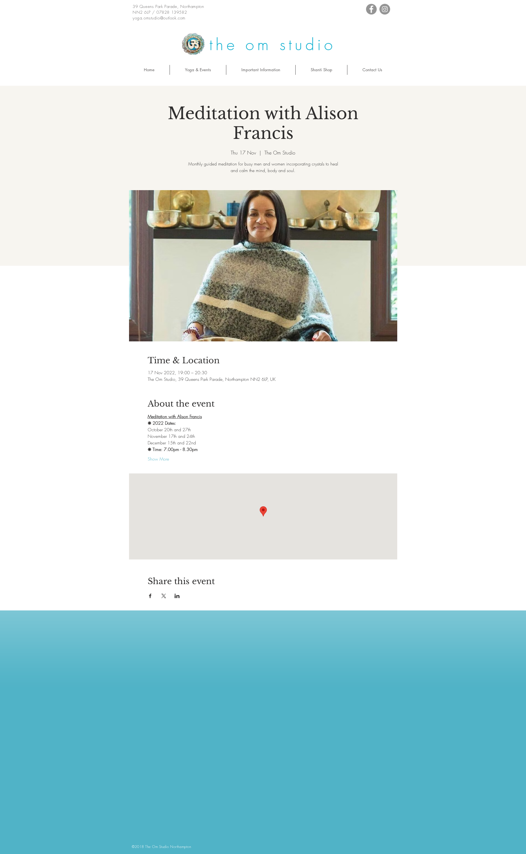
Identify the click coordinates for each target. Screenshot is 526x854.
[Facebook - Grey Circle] (371, 9)
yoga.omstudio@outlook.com (159, 18)
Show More (158, 459)
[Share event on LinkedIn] (177, 596)
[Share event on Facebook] (150, 596)
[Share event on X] (163, 596)
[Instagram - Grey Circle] (384, 9)
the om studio (272, 44)
